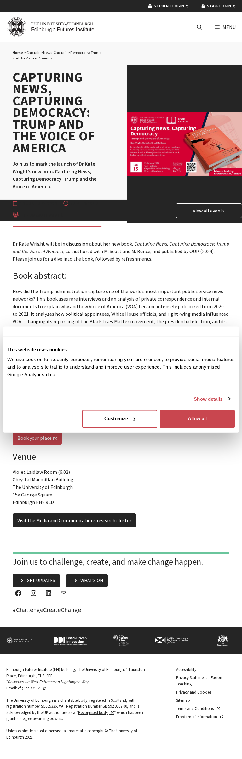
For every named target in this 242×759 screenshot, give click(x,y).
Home (18, 52)
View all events (209, 210)
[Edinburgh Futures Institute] (50, 27)
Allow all (197, 418)
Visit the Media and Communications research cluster (74, 520)
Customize (116, 418)
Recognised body (93, 712)
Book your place (34, 438)
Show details (208, 398)
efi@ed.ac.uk (29, 688)
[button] (199, 27)
